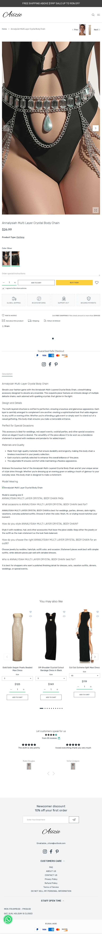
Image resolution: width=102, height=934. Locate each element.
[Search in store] (93, 15)
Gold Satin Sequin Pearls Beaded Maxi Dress (17, 668)
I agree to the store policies (16, 288)
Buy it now (74, 283)
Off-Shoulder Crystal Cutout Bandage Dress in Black (51, 668)
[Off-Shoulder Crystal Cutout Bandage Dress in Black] (51, 636)
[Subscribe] (74, 819)
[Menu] (98, 15)
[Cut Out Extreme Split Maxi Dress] (84, 636)
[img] (51, 735)
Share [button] (7, 326)
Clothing (20, 237)
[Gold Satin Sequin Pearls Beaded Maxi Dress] (17, 636)
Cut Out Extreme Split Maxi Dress (84, 667)
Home (4, 29)
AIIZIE (54, 924)
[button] (96, 128)
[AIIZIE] (12, 15)
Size (17, 674)
